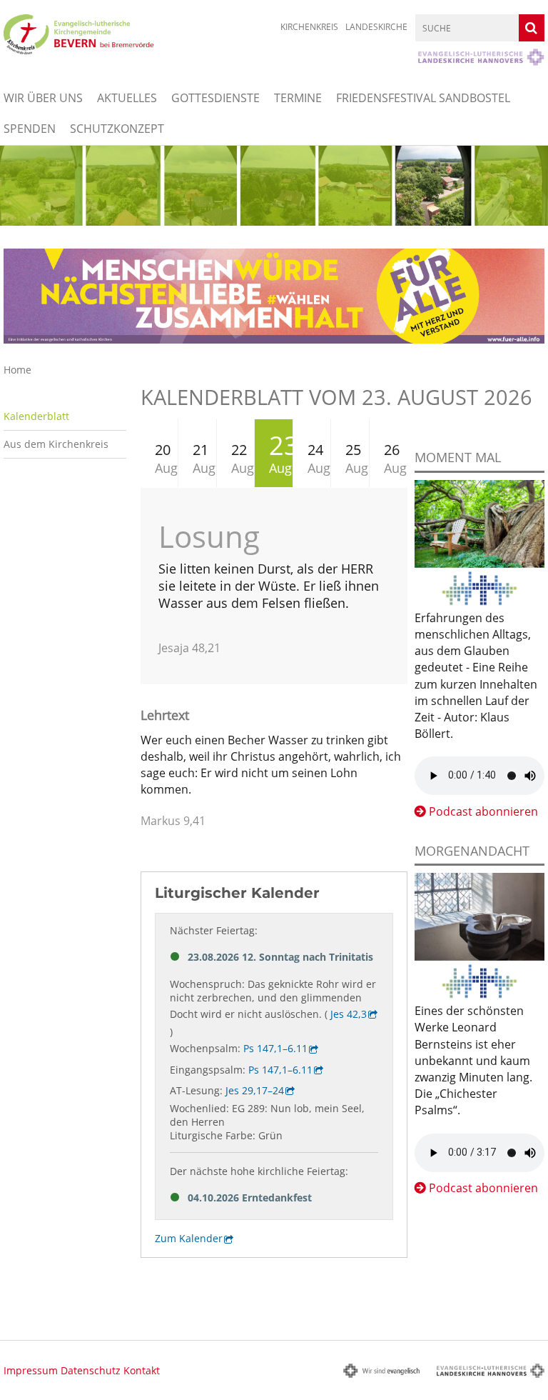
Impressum (31, 1370)
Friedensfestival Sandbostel (423, 98)
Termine (298, 98)
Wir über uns (43, 98)
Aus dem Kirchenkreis (56, 444)
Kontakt (141, 1370)
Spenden (30, 128)
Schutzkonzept (117, 128)
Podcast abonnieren (483, 811)
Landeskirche (376, 27)
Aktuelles (127, 98)
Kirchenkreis (309, 27)
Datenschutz (91, 1370)
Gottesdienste (215, 98)
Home (17, 369)
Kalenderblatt (36, 416)
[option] (274, 186)
